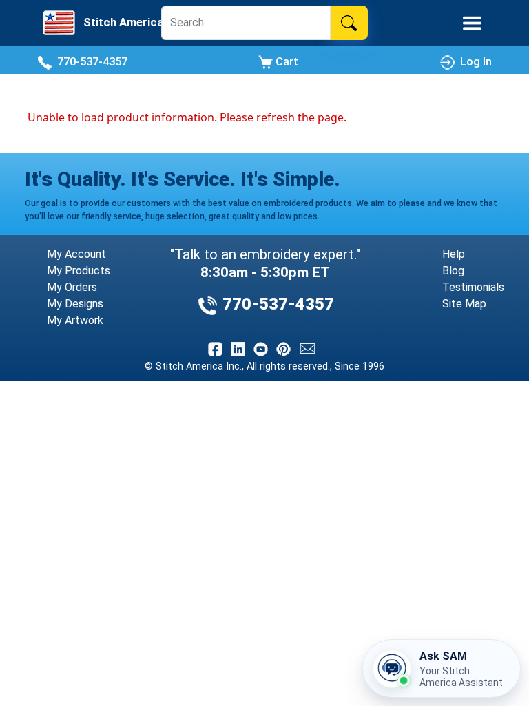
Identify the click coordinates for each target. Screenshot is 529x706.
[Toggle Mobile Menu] (472, 23)
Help (453, 254)
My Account (76, 254)
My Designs (75, 303)
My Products (78, 270)
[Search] (349, 23)
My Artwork (75, 320)
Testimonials (473, 287)
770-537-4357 (89, 61)
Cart (285, 61)
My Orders (72, 287)
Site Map (464, 303)
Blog (453, 270)
